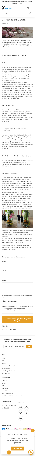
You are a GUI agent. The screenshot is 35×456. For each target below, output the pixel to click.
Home (3, 358)
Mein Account (6, 373)
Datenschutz (5, 390)
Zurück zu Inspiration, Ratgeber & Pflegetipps (19, 320)
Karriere (4, 383)
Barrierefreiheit (6, 368)
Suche (3, 360)
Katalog (4, 363)
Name (4, 261)
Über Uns (4, 380)
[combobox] (17, 13)
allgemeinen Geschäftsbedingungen (13, 308)
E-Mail (4, 271)
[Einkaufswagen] (28, 8)
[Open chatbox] (31, 452)
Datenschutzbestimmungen (9, 309)
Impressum (5, 388)
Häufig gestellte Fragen (9, 365)
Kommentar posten (10, 301)
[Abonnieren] (29, 346)
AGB (3, 385)
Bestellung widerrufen (8, 371)
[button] (9, 452)
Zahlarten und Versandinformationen (12, 396)
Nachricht (5, 280)
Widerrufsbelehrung (8, 393)
